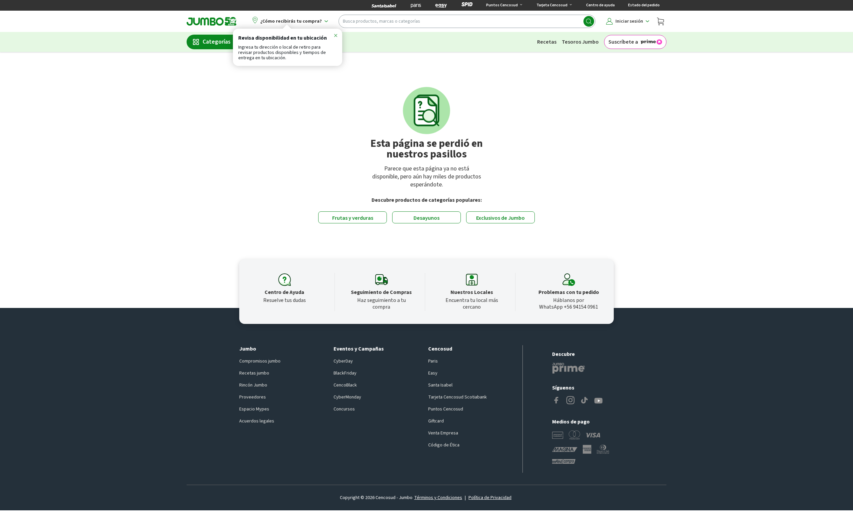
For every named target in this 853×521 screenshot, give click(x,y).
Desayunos (426, 218)
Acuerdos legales (256, 421)
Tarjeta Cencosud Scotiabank (457, 397)
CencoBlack (345, 385)
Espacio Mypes (254, 409)
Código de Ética (443, 445)
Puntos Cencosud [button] (502, 5)
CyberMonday (347, 397)
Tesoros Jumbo (580, 42)
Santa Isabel (440, 385)
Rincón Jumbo (253, 385)
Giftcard (436, 421)
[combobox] (467, 21)
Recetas (546, 42)
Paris (433, 361)
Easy (432, 373)
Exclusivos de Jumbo (500, 218)
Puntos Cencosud (445, 409)
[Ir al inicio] (212, 21)
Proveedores (252, 397)
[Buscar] (588, 21)
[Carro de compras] (660, 21)
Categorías (217, 42)
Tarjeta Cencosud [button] (551, 5)
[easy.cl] (441, 5)
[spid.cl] (466, 5)
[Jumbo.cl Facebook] (556, 400)
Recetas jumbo (254, 373)
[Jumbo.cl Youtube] (598, 400)
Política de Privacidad (489, 497)
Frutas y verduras (352, 218)
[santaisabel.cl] (384, 5)
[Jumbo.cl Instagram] (570, 400)
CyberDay (343, 361)
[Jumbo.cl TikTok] (584, 400)
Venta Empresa (443, 433)
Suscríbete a (623, 42)
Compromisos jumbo (260, 361)
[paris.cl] (416, 5)
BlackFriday (345, 373)
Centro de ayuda (600, 5)
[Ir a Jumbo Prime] (568, 368)
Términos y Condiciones (438, 497)
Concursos (344, 409)
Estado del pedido (644, 5)
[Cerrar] (335, 37)
